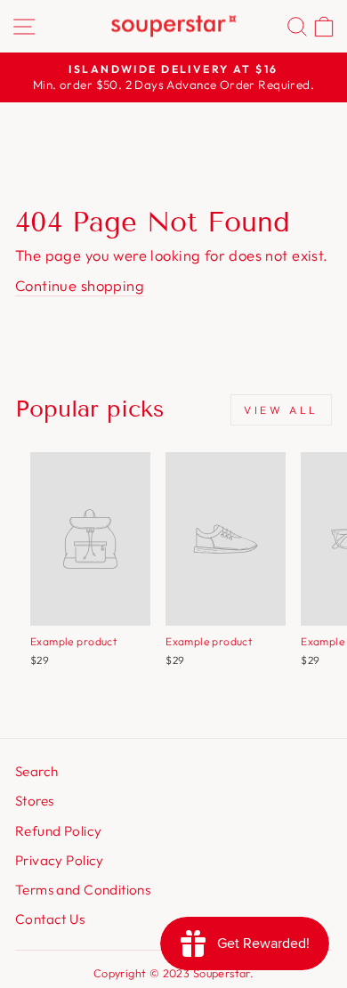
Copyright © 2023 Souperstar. (173, 973)
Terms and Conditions (82, 889)
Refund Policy (58, 830)
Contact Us (50, 919)
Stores (34, 800)
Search (36, 771)
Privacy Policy (59, 860)
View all (281, 410)
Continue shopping (79, 285)
